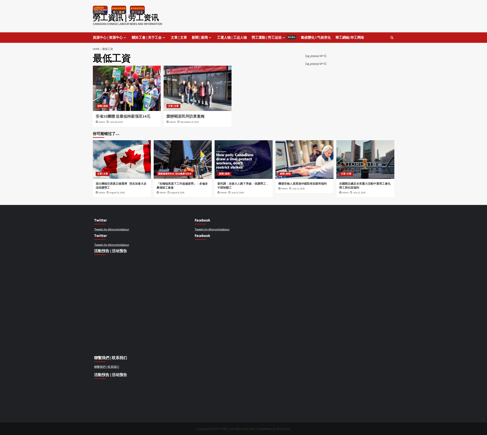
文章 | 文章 (179, 37)
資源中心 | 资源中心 (108, 37)
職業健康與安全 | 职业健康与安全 (175, 173)
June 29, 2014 (116, 122)
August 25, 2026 (117, 192)
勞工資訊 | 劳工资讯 (126, 17)
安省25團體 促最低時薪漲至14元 (123, 116)
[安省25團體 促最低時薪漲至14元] (127, 88)
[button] (392, 37)
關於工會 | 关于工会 (147, 37)
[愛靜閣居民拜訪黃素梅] (198, 88)
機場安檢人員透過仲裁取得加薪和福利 (302, 184)
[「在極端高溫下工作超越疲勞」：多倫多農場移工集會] (183, 159)
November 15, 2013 (189, 122)
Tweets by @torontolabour (111, 229)
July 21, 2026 (298, 188)
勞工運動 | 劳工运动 (273, 37)
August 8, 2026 (177, 192)
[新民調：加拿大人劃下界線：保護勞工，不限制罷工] (244, 159)
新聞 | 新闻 (200, 37)
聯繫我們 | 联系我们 (106, 366)
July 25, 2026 (237, 192)
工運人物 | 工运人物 (232, 37)
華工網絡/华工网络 (350, 37)
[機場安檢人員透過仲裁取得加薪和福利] (304, 159)
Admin (102, 122)
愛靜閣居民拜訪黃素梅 (185, 116)
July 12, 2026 (359, 192)
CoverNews (264, 428)
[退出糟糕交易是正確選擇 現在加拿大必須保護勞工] (122, 159)
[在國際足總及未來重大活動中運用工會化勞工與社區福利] (365, 159)
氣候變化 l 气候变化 (316, 37)
